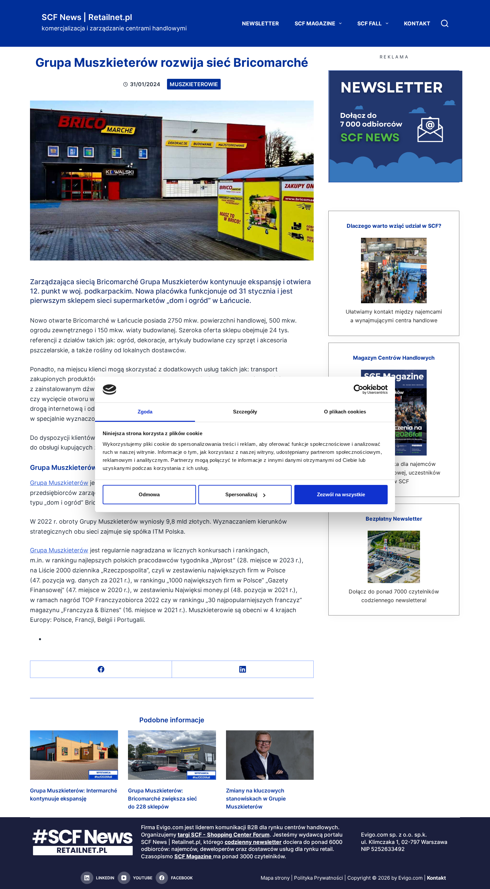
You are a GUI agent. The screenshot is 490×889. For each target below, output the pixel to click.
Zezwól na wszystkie (341, 494)
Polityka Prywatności (318, 878)
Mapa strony (275, 878)
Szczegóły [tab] (245, 411)
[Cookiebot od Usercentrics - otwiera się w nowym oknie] (358, 389)
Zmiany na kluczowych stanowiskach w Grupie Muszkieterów (256, 798)
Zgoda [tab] (145, 411)
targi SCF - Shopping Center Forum (224, 834)
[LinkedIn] (243, 669)
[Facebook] (101, 669)
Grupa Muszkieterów (59, 482)
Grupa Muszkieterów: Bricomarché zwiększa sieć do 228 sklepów (162, 798)
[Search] (444, 23)
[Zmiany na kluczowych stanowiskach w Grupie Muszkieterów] (270, 755)
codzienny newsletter (253, 842)
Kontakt (417, 23)
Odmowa (149, 494)
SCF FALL (369, 23)
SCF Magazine (315, 23)
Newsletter (260, 23)
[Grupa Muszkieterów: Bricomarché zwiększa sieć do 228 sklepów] (172, 755)
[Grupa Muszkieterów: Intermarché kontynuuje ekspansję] (74, 755)
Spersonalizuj (241, 494)
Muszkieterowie (194, 84)
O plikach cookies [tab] (345, 411)
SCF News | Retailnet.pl (87, 17)
